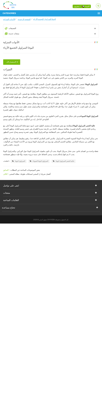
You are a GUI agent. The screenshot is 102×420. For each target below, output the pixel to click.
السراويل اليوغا (20, 161)
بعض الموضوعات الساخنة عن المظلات (25, 170)
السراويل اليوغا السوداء (40, 161)
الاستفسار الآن (11, 62)
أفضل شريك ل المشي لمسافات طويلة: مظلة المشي (30, 174)
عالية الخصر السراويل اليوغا (64, 161)
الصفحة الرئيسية (24, 19)
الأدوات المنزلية (9, 19)
